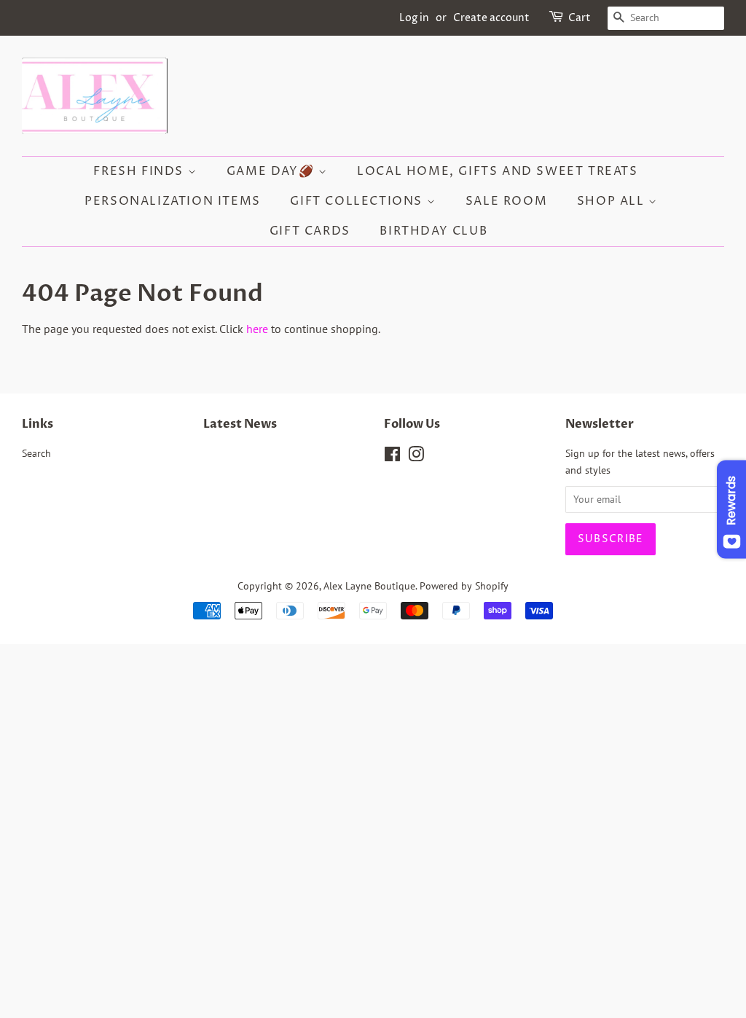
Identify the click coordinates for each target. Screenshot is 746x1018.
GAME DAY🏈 (272, 171)
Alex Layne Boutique (369, 585)
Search (36, 453)
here (257, 328)
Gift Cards (310, 231)
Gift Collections (358, 201)
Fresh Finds (140, 171)
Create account (491, 18)
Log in (414, 18)
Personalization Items (173, 201)
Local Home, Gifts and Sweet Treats (497, 171)
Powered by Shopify (464, 585)
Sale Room (506, 201)
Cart (579, 18)
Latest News (240, 424)
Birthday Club (433, 231)
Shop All (612, 201)
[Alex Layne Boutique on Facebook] (392, 456)
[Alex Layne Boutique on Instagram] (416, 456)
